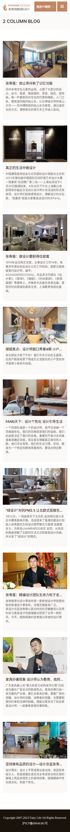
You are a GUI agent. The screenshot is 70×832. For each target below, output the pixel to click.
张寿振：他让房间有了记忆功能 (29, 83)
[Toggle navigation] (62, 6)
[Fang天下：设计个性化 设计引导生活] (35, 397)
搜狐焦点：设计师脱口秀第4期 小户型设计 (37, 349)
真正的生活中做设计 (21, 168)
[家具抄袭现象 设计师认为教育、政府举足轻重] (35, 655)
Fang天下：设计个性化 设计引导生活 (34, 422)
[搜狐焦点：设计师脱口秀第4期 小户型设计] (35, 325)
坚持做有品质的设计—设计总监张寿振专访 (37, 764)
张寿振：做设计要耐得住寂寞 (27, 256)
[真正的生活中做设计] (35, 143)
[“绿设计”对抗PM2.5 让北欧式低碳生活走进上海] (35, 486)
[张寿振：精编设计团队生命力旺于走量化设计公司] (35, 571)
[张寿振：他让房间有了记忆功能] (35, 59)
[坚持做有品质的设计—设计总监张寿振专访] (35, 740)
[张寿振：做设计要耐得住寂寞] (35, 232)
